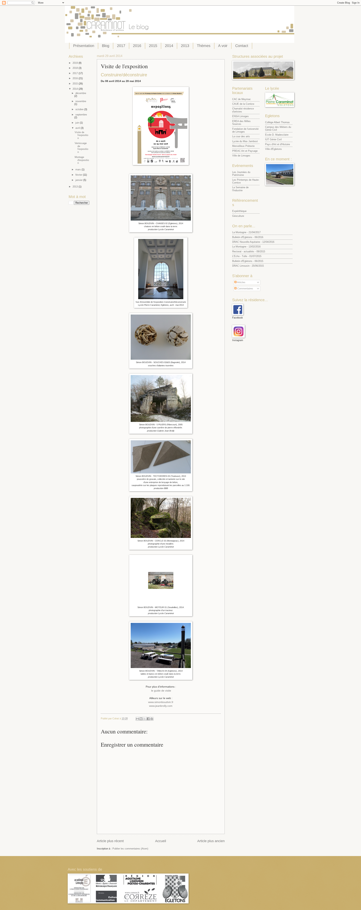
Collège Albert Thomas (277, 122)
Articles (241, 282)
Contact (241, 46)
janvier (79, 180)
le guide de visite (160, 690)
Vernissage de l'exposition (81, 147)
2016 (137, 46)
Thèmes (203, 46)
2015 (153, 46)
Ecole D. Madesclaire (276, 134)
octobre (79, 109)
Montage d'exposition (82, 160)
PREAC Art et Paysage (245, 150)
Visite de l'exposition (81, 135)
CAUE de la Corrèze (243, 103)
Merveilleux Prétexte (243, 146)
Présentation (83, 46)
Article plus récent (110, 841)
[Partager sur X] (144, 719)
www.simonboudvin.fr (160, 702)
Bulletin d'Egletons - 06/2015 (247, 261)
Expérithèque (239, 211)
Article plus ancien (211, 841)
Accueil (160, 841)
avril (78, 128)
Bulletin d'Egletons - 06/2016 (247, 237)
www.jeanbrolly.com (160, 705)
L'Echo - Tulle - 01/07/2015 (246, 256)
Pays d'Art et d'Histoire (277, 144)
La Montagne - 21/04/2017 (246, 232)
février (79, 174)
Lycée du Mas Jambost (245, 141)
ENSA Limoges (240, 116)
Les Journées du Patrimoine (241, 173)
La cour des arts (241, 136)
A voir (223, 46)
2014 (169, 46)
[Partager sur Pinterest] (152, 719)
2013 (185, 46)
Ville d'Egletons (273, 149)
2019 (76, 62)
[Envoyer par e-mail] (137, 719)
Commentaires (245, 288)
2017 (121, 46)
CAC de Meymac (241, 99)
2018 (76, 68)
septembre (81, 114)
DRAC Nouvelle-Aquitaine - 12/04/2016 (253, 241)
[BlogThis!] (141, 719)
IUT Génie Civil (273, 139)
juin (77, 122)
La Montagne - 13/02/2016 (246, 246)
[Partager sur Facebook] (148, 719)
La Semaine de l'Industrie (240, 189)
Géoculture (238, 216)
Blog (105, 46)
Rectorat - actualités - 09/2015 (248, 251)
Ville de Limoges (241, 155)
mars (78, 169)
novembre (80, 101)
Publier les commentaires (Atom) (130, 848)
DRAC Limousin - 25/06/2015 (248, 265)
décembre (80, 93)
